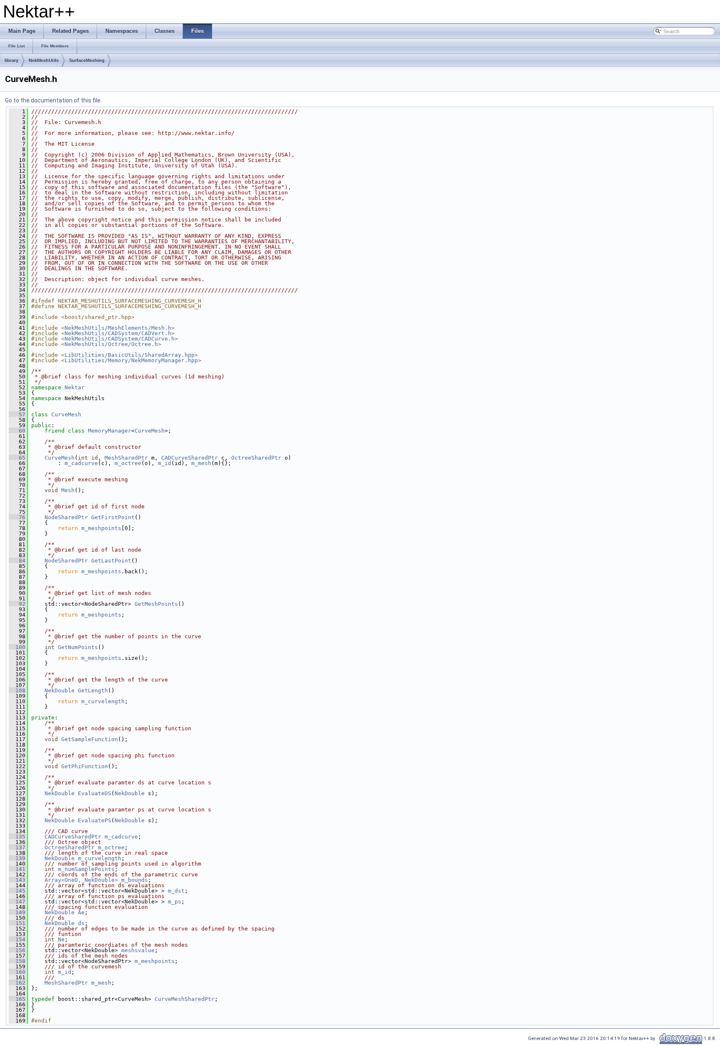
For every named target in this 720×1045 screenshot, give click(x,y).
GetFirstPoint (113, 517)
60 (17, 431)
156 (17, 950)
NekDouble (60, 690)
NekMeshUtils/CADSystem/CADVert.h (118, 333)
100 (17, 647)
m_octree (128, 463)
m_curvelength (103, 701)
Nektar (75, 387)
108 (17, 690)
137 (17, 847)
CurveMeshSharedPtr (185, 999)
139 (17, 858)
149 (17, 912)
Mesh (68, 490)
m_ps (174, 901)
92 (17, 604)
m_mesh (201, 463)
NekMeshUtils (44, 60)
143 (17, 880)
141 (17, 869)
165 (17, 999)
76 (17, 517)
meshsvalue (138, 950)
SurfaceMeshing (87, 60)
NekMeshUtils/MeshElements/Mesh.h (118, 328)
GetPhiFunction (84, 766)
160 (17, 972)
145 (17, 891)
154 (17, 939)
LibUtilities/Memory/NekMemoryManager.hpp (131, 360)
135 (17, 837)
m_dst (176, 891)
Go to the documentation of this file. (53, 100)
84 (17, 560)
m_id (164, 463)
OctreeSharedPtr (256, 458)
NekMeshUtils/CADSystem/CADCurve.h (120, 339)
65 (17, 458)
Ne (61, 939)
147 (17, 901)
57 (17, 414)
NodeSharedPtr (66, 517)
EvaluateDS (94, 793)
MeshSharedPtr (126, 458)
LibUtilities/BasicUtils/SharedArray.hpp (130, 355)
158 (17, 961)
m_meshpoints (101, 528)
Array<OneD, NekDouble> (81, 880)
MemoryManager (109, 431)
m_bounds (134, 880)
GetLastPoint (111, 560)
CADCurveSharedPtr (189, 458)
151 (17, 923)
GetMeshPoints (156, 604)
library (11, 60)
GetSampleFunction (89, 739)
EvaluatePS (94, 820)
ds (81, 923)
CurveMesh (66, 414)
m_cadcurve (81, 463)
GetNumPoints (78, 647)
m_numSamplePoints (86, 869)
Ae (81, 912)
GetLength (93, 690)
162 (17, 983)
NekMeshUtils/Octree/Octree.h (111, 344)
